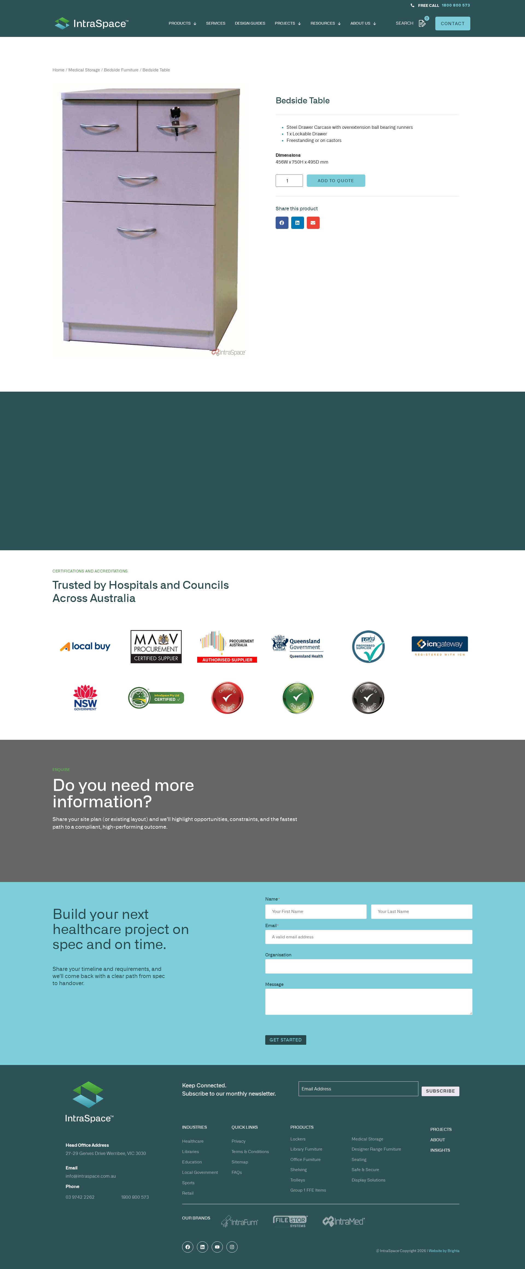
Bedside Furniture (121, 70)
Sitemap (240, 1162)
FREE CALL (428, 5)
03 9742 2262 (80, 1197)
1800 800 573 (135, 1197)
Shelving (298, 1169)
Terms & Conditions (250, 1151)
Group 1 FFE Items (308, 1190)
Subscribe (440, 1091)
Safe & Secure (365, 1169)
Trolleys (297, 1180)
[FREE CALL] (412, 5)
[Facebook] (187, 1247)
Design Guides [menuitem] (250, 23)
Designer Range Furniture (376, 1149)
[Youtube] (217, 1247)
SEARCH (404, 23)
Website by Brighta (444, 1250)
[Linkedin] (202, 1247)
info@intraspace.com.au (91, 1176)
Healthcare (193, 1141)
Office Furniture (305, 1159)
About (437, 1139)
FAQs (237, 1172)
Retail (188, 1193)
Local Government (200, 1172)
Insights (440, 1150)
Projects (441, 1129)
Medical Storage (84, 70)
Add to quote (336, 180)
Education (192, 1162)
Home (58, 70)
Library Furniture (306, 1149)
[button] (282, 223)
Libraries (190, 1151)
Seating (359, 1159)
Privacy (239, 1141)
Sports (188, 1182)
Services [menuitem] (215, 23)
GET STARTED (286, 1040)
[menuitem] (182, 23)
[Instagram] (232, 1247)
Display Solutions (369, 1180)
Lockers (298, 1139)
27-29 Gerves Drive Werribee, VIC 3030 (106, 1153)
